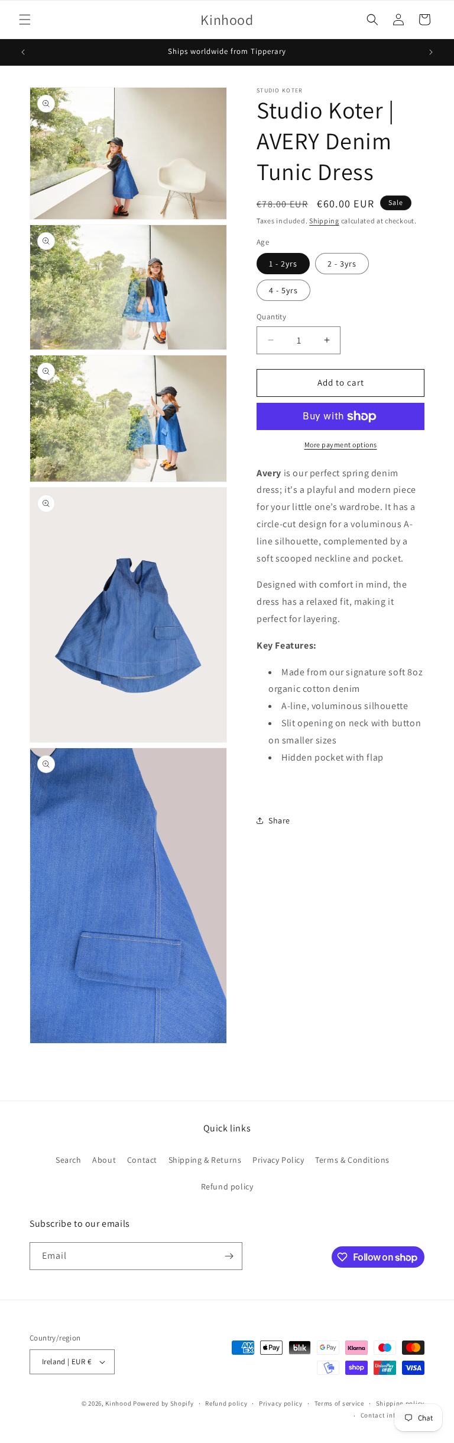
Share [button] (279, 820)
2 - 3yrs (341, 263)
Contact (142, 1160)
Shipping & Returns (205, 1160)
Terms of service (339, 1403)
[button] (25, 20)
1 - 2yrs (283, 263)
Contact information (392, 1415)
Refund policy (227, 1186)
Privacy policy (281, 1403)
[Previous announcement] (23, 52)
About (104, 1160)
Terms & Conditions (352, 1160)
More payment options (340, 444)
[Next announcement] (431, 52)
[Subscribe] (229, 1256)
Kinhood (118, 1403)
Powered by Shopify (163, 1403)
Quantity (271, 317)
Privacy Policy (278, 1160)
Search (69, 1160)
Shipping (324, 220)
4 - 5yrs (283, 290)
